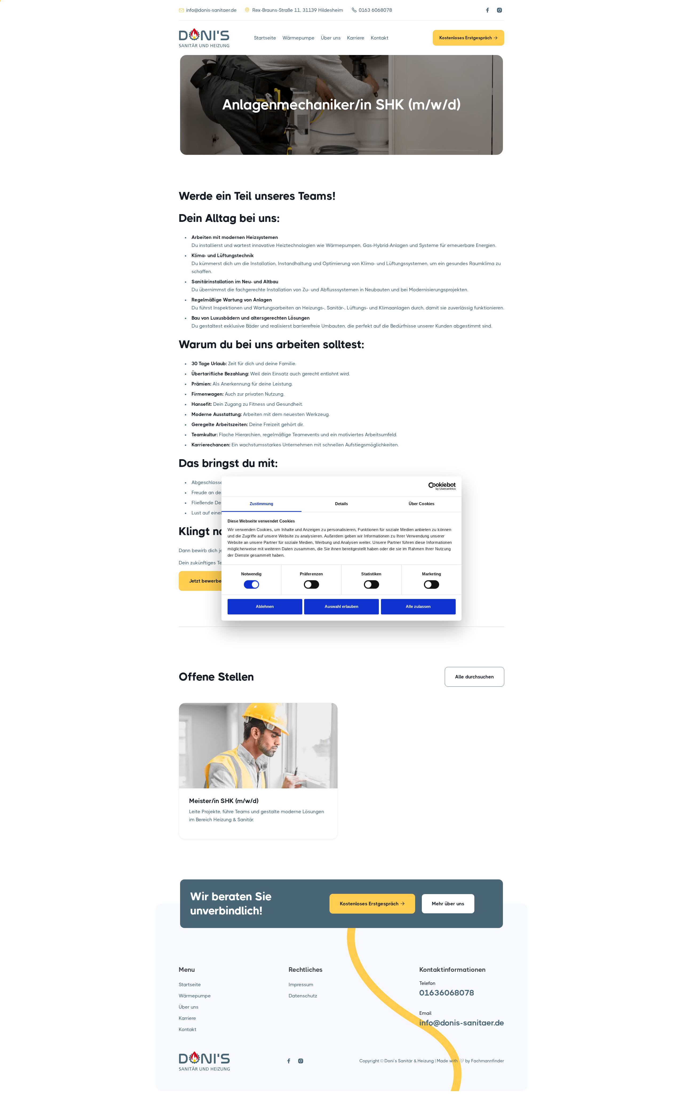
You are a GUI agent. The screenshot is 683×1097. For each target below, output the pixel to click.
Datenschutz (303, 995)
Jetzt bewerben (210, 581)
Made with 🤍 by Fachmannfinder (470, 1060)
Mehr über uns (448, 903)
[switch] (311, 584)
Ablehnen (265, 606)
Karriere (355, 38)
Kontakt (379, 38)
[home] (204, 38)
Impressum (301, 984)
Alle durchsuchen (474, 676)
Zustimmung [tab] (261, 503)
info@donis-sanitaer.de (461, 1022)
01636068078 (446, 992)
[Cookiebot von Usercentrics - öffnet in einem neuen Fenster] (432, 486)
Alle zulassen (418, 606)
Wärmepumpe (299, 38)
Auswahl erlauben (341, 606)
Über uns (331, 38)
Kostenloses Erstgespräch (468, 37)
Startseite (265, 38)
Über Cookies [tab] (421, 503)
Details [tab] (341, 503)
